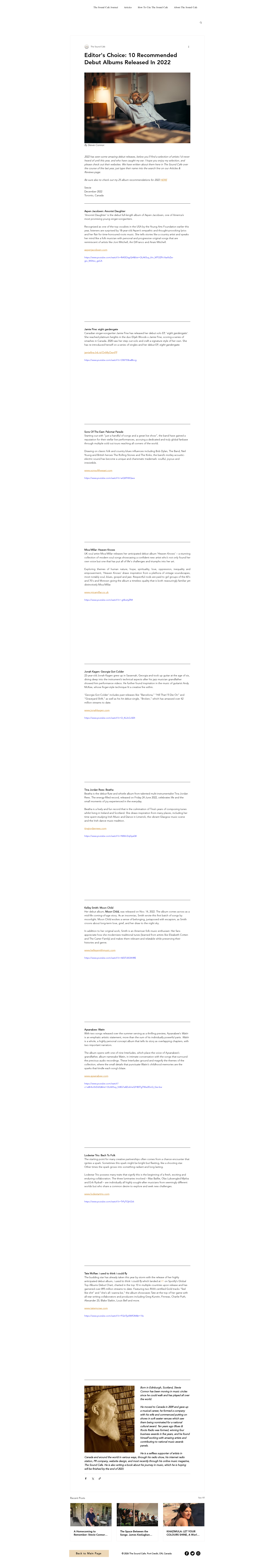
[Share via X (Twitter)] (92, 1478)
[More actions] (188, 46)
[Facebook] (187, 1553)
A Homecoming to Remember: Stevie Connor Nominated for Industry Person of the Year (89, 1533)
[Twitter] (192, 1553)
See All (201, 1497)
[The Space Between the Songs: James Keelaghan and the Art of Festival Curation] (137, 1514)
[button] (201, 22)
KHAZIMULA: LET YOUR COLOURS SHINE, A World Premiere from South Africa (183, 1533)
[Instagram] (198, 1553)
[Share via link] (99, 1478)
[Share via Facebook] (85, 1478)
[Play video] (137, 285)
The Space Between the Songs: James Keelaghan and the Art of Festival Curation (135, 1533)
